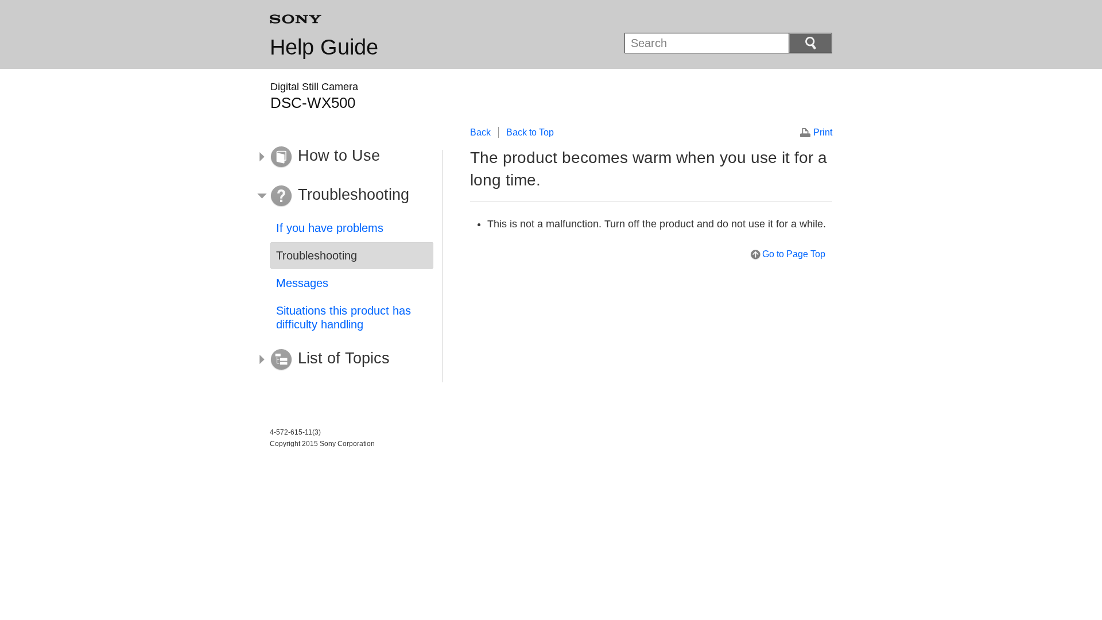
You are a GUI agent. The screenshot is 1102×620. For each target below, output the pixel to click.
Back (480, 132)
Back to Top (530, 132)
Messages (302, 283)
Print (822, 132)
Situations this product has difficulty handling (343, 317)
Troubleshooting (316, 255)
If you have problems (329, 228)
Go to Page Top (793, 254)
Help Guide (324, 47)
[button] (343, 157)
